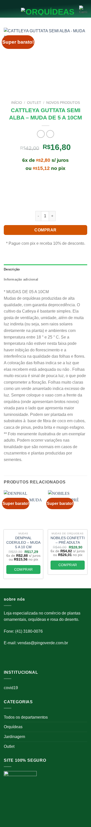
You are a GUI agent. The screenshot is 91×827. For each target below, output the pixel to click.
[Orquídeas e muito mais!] (45, 11)
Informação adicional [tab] (21, 279)
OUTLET (34, 103)
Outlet (9, 746)
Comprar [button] (23, 569)
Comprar (45, 230)
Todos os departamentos (26, 717)
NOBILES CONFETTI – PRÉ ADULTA (68, 540)
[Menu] (7, 10)
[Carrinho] (83, 10)
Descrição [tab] (12, 269)
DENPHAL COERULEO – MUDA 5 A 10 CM (23, 542)
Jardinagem (14, 736)
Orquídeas (13, 727)
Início (16, 103)
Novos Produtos (63, 103)
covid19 (11, 688)
